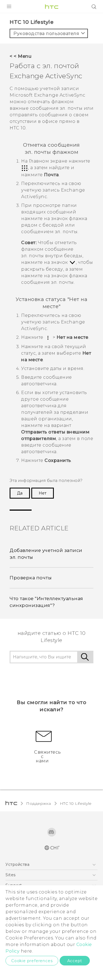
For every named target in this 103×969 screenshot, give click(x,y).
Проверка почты (31, 577)
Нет (42, 493)
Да (20, 493)
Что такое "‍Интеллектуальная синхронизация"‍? (46, 602)
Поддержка (38, 803)
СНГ (55, 848)
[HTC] (51, 6)
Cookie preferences (31, 960)
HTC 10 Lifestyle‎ (76, 803)
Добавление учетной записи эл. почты (46, 554)
